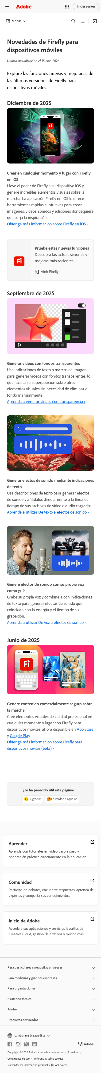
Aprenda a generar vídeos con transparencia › (46, 401)
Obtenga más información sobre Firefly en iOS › (47, 224)
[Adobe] (23, 6)
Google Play (20, 735)
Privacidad (73, 1052)
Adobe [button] (12, 1009)
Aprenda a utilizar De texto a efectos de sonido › (48, 512)
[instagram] (18, 1044)
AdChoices (61, 1065)
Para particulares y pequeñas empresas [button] (35, 967)
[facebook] (10, 1044)
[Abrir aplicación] (95, 21)
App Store (85, 729)
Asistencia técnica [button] (19, 999)
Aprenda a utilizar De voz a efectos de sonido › (46, 622)
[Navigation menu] (7, 6)
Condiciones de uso (19, 1058)
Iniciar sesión (86, 6)
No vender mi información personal (28, 1065)
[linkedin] (34, 1044)
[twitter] (26, 1044)
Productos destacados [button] (23, 1020)
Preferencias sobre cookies (48, 1058)
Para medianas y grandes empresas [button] (32, 978)
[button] (67, 6)
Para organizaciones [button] (21, 988)
